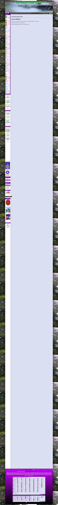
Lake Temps (6, 184)
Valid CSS (40, 471)
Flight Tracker (8, 78)
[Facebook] (7, 13)
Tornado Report (7, 75)
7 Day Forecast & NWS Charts (7, 33)
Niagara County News (7, 67)
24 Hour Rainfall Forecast (7, 52)
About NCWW (7, 48)
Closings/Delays (7, 80)
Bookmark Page (30, 469)
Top (23, 469)
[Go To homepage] (7, 165)
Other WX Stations (7, 46)
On (6, 226)
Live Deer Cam (7, 29)
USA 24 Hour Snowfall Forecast (8, 93)
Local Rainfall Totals (8, 54)
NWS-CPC (8, 141)
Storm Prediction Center (7, 42)
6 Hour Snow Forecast (8, 87)
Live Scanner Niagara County (8, 23)
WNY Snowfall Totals (7, 89)
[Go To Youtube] (8, 192)
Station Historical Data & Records (7, 40)
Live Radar (8, 17)
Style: (8, 224)
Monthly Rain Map (8, 57)
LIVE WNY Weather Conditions (8, 36)
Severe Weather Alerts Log (8, 62)
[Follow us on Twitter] (6, 13)
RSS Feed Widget (7, 161)
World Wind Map (8, 73)
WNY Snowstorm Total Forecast (7, 82)
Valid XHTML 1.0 (36, 471)
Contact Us (26, 469)
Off (8, 226)
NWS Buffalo (7, 178)
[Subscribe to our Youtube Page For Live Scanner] (8, 13)
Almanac (8, 37)
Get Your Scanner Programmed (7, 26)
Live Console (8, 20)
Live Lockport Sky (8, 19)
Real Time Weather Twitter (7, 69)
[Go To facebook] (8, 202)
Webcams (8, 47)
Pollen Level (7, 65)
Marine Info (8, 44)
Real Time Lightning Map (7, 50)
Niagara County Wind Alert (8, 60)
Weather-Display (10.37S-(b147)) (29, 471)
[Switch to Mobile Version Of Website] (9, 13)
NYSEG (6, 181)
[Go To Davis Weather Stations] (8, 210)
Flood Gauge (7, 58)
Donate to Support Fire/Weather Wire (8, 30)
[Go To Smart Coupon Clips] (8, 217)
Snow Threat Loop (8, 85)
